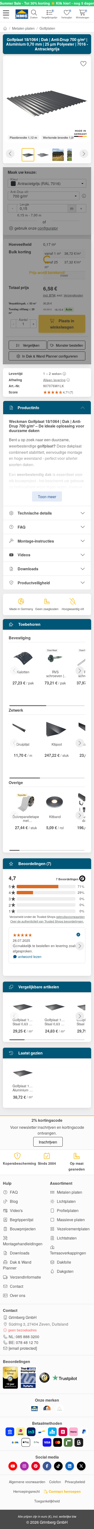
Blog (13, 1201)
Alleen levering (54, 379)
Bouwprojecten (22, 1229)
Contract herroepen (64, 1491)
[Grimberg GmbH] (59, 1408)
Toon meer (47, 496)
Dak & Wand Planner (17, 1265)
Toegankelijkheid (47, 1501)
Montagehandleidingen (22, 1244)
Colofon (55, 1481)
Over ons (17, 1295)
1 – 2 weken (52, 373)
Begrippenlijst (21, 1219)
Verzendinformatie (25, 1277)
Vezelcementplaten (73, 1229)
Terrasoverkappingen (68, 1253)
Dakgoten (65, 1271)
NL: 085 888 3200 (24, 1336)
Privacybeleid (75, 1481)
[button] (6, 15)
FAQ (21, 527)
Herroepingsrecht (26, 1491)
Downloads (28, 569)
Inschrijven (48, 1142)
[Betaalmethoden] (47, 1437)
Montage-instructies (36, 541)
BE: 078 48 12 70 (23, 1342)
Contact (16, 1286)
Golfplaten (47, 28)
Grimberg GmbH (23, 1317)
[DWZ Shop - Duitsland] (47, 1408)
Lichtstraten (66, 1238)
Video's (16, 1210)
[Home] (5, 28)
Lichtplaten (66, 1201)
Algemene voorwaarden (27, 1481)
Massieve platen (70, 1219)
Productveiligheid (34, 582)
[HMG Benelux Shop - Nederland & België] (34, 1408)
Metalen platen (23, 28)
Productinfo (28, 407)
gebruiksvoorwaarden (70, 917)
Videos (24, 555)
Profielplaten (67, 1210)
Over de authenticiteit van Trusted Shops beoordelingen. (47, 921)
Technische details (35, 513)
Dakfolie (63, 1262)
